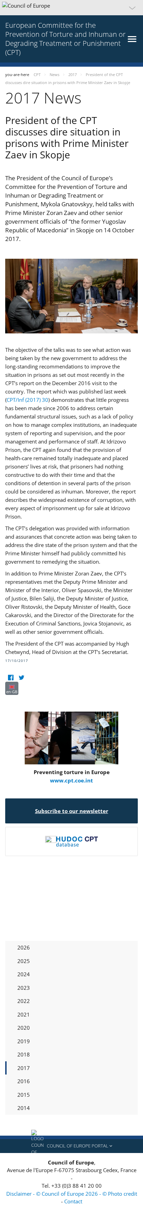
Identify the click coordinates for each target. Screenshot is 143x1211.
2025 (23, 960)
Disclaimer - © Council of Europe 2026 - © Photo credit (71, 1193)
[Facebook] (10, 677)
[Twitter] (21, 677)
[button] (71, 7)
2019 (23, 1041)
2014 (23, 1107)
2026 (23, 947)
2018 (23, 1054)
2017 (23, 1067)
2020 (23, 1027)
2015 (23, 1094)
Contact (73, 1201)
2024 (23, 974)
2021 (23, 1014)
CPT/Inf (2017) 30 (27, 399)
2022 (23, 1000)
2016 (23, 1081)
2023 (23, 987)
